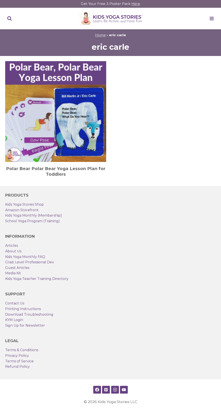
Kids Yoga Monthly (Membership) (33, 215)
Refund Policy (17, 367)
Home (100, 35)
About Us (13, 251)
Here (135, 4)
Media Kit (13, 273)
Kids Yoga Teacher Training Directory (36, 279)
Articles (11, 246)
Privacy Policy (17, 356)
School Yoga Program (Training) (32, 221)
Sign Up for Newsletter (25, 325)
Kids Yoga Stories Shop (24, 204)
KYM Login (14, 320)
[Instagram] (115, 390)
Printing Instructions (23, 309)
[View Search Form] (9, 18)
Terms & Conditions (21, 350)
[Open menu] (211, 18)
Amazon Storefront (22, 210)
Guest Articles (17, 268)
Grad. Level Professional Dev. (29, 262)
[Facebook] (97, 390)
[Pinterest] (106, 390)
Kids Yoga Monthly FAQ (25, 257)
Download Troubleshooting (29, 314)
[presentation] (55, 111)
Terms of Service (19, 361)
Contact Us (14, 303)
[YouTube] (124, 390)
